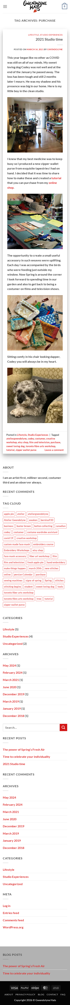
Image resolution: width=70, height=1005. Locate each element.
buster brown (24, 526)
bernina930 (47, 520)
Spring (48, 580)
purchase (55, 442)
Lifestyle (33, 35)
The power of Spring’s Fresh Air (24, 749)
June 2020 (9, 687)
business (8, 526)
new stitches (51, 568)
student (28, 586)
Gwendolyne (55, 49)
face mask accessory (15, 556)
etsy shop (23, 442)
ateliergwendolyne (16, 438)
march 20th (35, 568)
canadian (61, 526)
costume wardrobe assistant (42, 532)
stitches (59, 580)
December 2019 (13, 694)
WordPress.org (13, 927)
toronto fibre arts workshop (40, 446)
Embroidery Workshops (16, 550)
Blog (41, 994)
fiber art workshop (39, 556)
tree (39, 598)
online (7, 574)
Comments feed (13, 920)
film (55, 556)
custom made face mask (17, 544)
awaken (33, 520)
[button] (5, 6)
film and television (39, 442)
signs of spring (33, 580)
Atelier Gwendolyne (15, 520)
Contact (52, 994)
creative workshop (27, 538)
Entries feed (11, 913)
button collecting (43, 526)
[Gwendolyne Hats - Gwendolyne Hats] (35, 6)
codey (31, 438)
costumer (40, 438)
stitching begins (12, 586)
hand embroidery (56, 562)
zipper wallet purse (26, 449)
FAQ (63, 994)
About (8, 994)
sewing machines (13, 580)
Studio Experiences (51, 35)
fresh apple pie (35, 562)
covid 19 (8, 538)
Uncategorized (13, 643)
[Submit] (63, 727)
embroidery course (43, 544)
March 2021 (11, 679)
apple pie (9, 513)
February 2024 (12, 672)
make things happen (15, 568)
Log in (6, 905)
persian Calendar (23, 574)
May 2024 (9, 665)
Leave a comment (54, 449)
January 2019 (12, 708)
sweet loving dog (15, 446)
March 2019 (11, 701)
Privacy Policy (25, 994)
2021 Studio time (49, 39)
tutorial (56, 178)
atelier (20, 513)
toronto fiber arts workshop (18, 592)
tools (60, 586)
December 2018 (13, 715)
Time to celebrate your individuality (26, 756)
